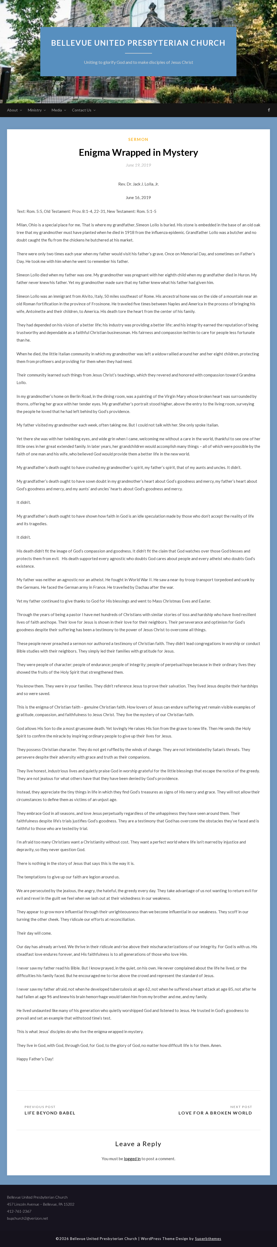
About (12, 110)
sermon (138, 139)
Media (57, 110)
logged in (132, 1158)
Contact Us (81, 110)
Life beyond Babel (50, 1112)
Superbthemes (208, 1238)
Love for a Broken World (215, 1112)
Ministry (35, 110)
